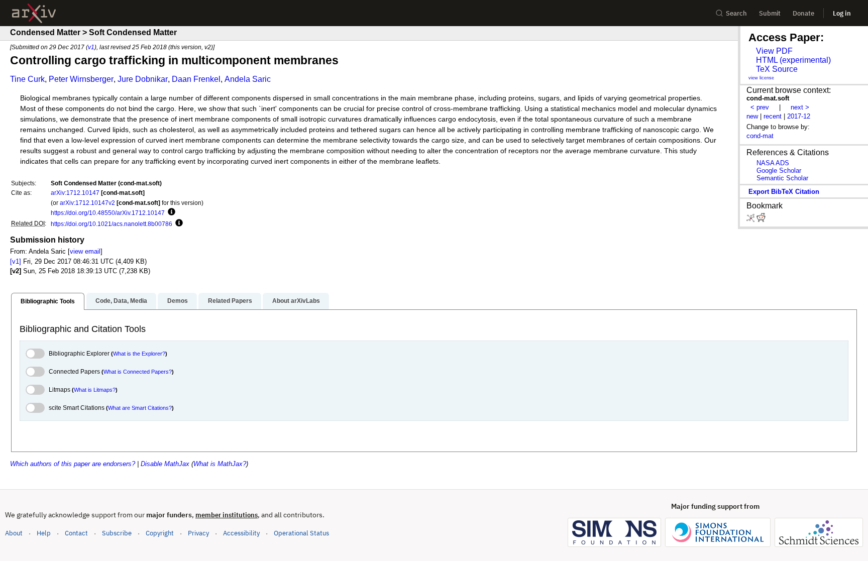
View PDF (774, 51)
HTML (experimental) (793, 60)
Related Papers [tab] (230, 300)
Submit (770, 13)
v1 (91, 47)
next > (800, 107)
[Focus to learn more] (170, 212)
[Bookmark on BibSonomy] (751, 219)
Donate (803, 13)
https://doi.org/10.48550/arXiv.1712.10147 (108, 212)
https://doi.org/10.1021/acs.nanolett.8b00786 (111, 223)
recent (773, 116)
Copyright (160, 533)
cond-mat (760, 136)
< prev (759, 107)
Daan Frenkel (196, 79)
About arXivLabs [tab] (296, 300)
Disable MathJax (165, 464)
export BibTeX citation (783, 191)
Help (44, 533)
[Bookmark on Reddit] (761, 219)
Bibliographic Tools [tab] (48, 301)
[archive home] (34, 13)
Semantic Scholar (782, 178)
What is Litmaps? (95, 390)
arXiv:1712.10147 (75, 192)
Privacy (198, 533)
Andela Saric (248, 79)
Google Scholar (778, 170)
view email (85, 251)
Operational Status (301, 532)
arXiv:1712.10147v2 (87, 202)
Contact (76, 533)
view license (761, 77)
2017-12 (798, 116)
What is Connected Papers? (137, 372)
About (14, 533)
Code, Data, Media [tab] (121, 300)
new (752, 116)
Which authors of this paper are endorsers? (72, 464)
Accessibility (241, 533)
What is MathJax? (219, 464)
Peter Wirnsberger (81, 79)
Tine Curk (27, 79)
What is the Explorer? (139, 354)
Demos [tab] (177, 300)
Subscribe (117, 533)
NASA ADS (772, 163)
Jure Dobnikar (143, 79)
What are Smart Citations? (140, 408)
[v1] (15, 261)
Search (736, 13)
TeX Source (777, 69)
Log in (842, 13)
